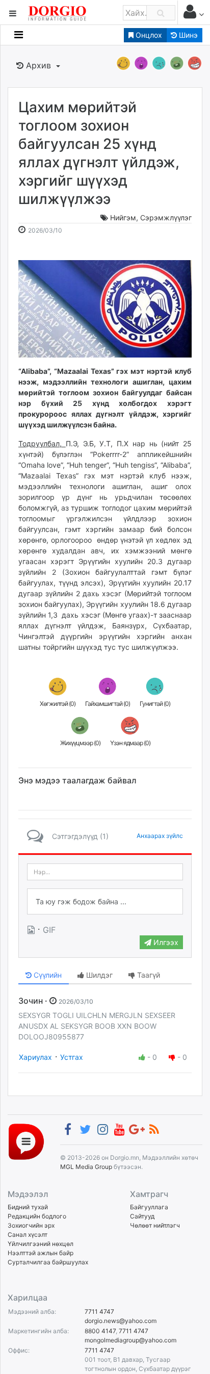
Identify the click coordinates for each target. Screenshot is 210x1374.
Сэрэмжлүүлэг (166, 217)
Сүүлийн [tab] (47, 975)
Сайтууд (142, 1216)
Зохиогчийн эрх (31, 1225)
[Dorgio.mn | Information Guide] (26, 1140)
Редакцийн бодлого (37, 1216)
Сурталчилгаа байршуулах (48, 1262)
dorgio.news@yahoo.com (120, 1321)
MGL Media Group (86, 1167)
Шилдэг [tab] (98, 975)
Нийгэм (123, 217)
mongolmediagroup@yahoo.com (130, 1340)
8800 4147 (100, 1331)
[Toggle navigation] (19, 34)
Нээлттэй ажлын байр (40, 1253)
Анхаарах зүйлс (160, 835)
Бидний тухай (28, 1207)
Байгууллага (149, 1207)
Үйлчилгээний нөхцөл (40, 1244)
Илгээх (164, 942)
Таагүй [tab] (147, 975)
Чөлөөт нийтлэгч (155, 1225)
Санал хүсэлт (27, 1234)
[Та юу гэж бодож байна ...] (105, 901)
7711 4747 (99, 1311)
